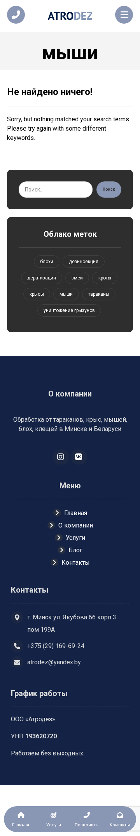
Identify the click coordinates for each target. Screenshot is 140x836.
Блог (75, 550)
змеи (77, 278)
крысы (37, 294)
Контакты (75, 562)
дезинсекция (83, 261)
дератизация (41, 278)
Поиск (109, 189)
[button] (61, 457)
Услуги (75, 537)
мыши (66, 294)
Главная (75, 513)
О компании (75, 525)
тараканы (98, 294)
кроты (104, 278)
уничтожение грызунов (69, 310)
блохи (46, 261)
